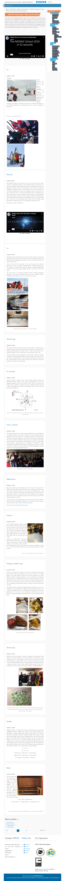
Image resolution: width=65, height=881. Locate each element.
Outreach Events (54, 13)
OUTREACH (13, 9)
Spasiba (9, 721)
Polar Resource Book (54, 63)
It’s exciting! (11, 371)
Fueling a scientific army (15, 563)
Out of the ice (10, 822)
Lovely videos (10, 827)
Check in (9, 515)
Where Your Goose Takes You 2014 (55, 55)
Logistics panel (10, 825)
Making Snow (11, 479)
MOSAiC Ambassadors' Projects (37, 9)
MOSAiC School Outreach (23, 9)
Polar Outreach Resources (54, 59)
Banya (9, 768)
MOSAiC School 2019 (55, 28)
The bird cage (11, 339)
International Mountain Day (55, 21)
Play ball (9, 174)
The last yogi (11, 647)
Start (7, 830)
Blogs (51, 44)
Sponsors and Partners (44, 869)
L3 (7, 248)
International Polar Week (55, 15)
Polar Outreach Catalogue (54, 68)
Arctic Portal (37, 876)
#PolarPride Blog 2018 (55, 48)
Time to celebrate (12, 425)
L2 (7, 70)
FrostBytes (53, 43)
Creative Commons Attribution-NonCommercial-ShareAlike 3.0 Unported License (40, 877)
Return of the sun (11, 823)
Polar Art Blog (55, 46)
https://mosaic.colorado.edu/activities (24, 502)
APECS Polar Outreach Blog (56, 51)
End (26, 830)
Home (7, 9)
